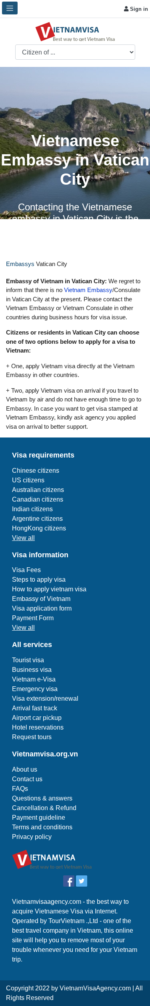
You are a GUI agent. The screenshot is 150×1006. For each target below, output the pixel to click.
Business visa (32, 669)
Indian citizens (32, 509)
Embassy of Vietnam (41, 598)
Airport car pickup (37, 717)
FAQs (20, 788)
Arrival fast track (34, 708)
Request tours (32, 737)
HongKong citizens (39, 528)
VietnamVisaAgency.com (95, 988)
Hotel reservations (38, 727)
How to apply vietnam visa (49, 589)
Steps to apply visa (39, 579)
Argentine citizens (37, 518)
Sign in (138, 9)
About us (24, 769)
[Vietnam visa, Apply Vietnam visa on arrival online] (75, 31)
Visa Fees (26, 570)
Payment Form (33, 618)
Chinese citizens (35, 470)
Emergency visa (35, 688)
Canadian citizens (37, 499)
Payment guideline (38, 817)
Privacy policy (32, 836)
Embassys (20, 263)
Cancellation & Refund (44, 807)
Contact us (27, 779)
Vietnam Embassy (87, 289)
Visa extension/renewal (45, 698)
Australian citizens (38, 489)
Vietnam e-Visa (34, 679)
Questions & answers (42, 798)
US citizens (28, 480)
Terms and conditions (42, 827)
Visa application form (42, 608)
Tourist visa (28, 660)
